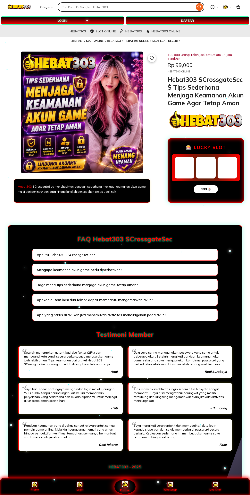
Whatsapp (170, 489)
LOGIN (62, 20)
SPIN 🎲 (206, 189)
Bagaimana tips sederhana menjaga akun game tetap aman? (87, 285)
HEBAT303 (75, 40)
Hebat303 (25, 186)
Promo (35, 489)
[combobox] (126, 7)
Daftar (125, 490)
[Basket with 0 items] (238, 7)
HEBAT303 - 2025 (125, 467)
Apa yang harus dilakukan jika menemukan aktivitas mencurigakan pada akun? (101, 315)
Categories (47, 7)
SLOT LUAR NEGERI (165, 40)
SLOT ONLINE (95, 40)
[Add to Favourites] (152, 58)
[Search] (199, 7)
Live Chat (215, 489)
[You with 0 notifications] (227, 7)
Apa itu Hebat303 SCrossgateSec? (66, 254)
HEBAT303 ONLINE (136, 40)
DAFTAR (187, 20)
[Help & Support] (214, 7)
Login (80, 489)
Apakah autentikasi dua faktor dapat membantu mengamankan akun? (95, 300)
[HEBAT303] (19, 9)
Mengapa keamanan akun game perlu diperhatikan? (79, 270)
